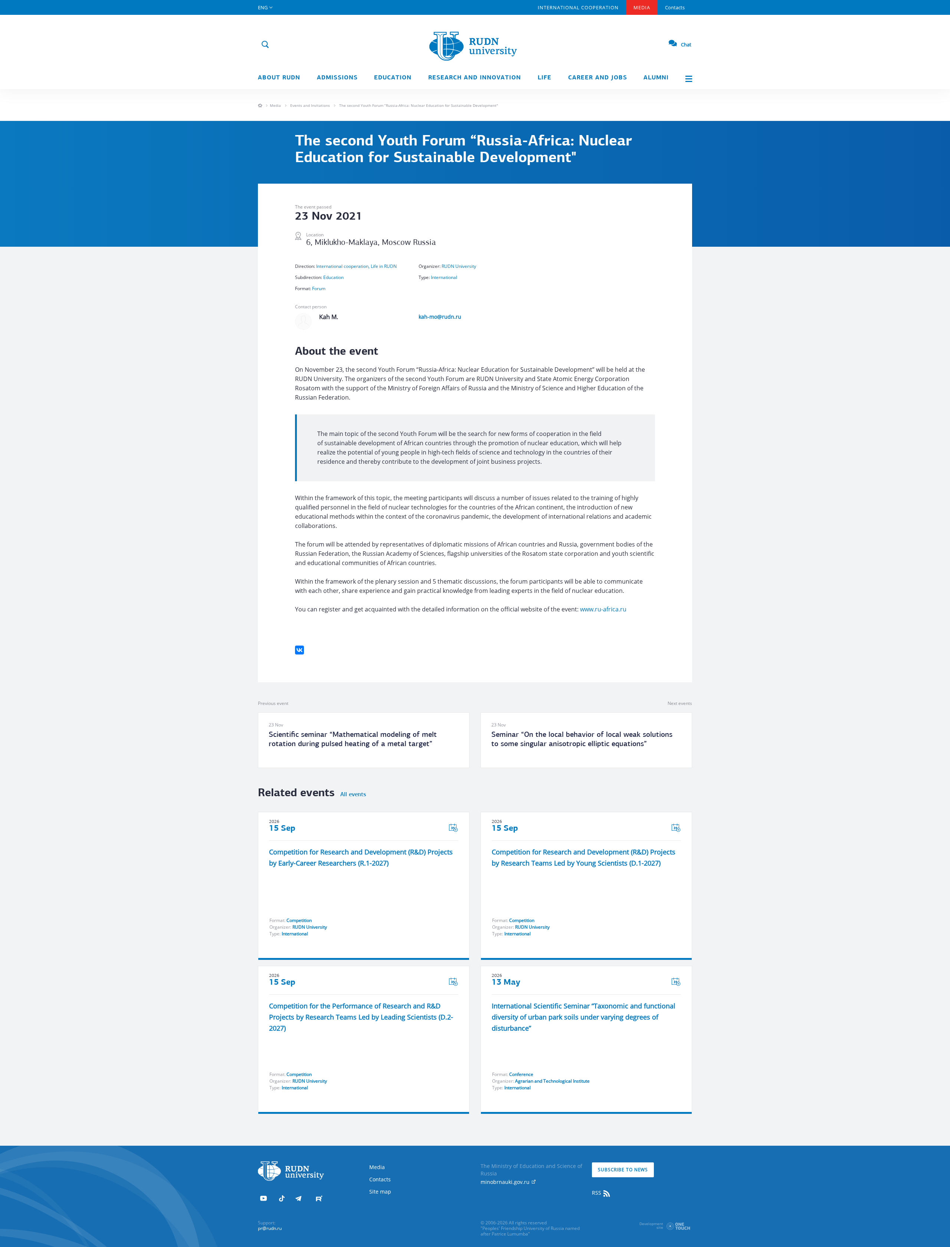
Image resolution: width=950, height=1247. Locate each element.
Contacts (675, 7)
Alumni (656, 78)
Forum (318, 288)
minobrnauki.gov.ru (506, 1181)
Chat (686, 44)
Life (544, 78)
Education (393, 78)
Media (641, 7)
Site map (380, 1191)
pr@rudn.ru (270, 1228)
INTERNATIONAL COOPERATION (578, 7)
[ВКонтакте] (299, 650)
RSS (597, 1192)
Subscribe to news (623, 1169)
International (444, 277)
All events (353, 795)
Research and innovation (474, 78)
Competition (299, 920)
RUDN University (459, 266)
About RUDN (279, 78)
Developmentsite (651, 1225)
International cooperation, (343, 266)
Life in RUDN (384, 266)
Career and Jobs (597, 78)
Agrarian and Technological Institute (552, 1081)
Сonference (521, 1074)
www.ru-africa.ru (603, 609)
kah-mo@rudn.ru (440, 316)
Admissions (337, 78)
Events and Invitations (310, 105)
